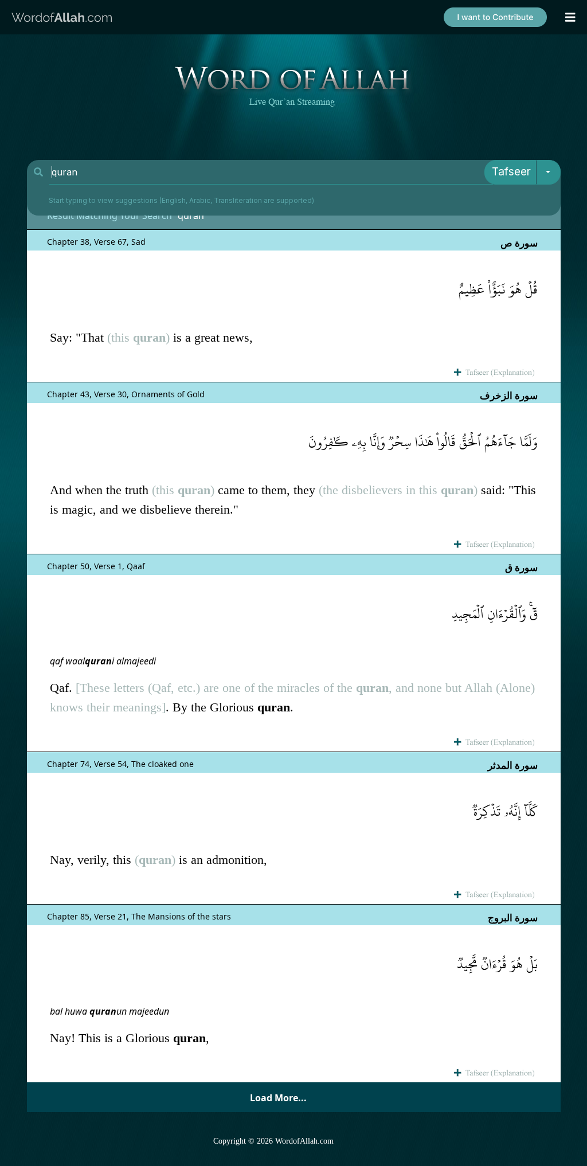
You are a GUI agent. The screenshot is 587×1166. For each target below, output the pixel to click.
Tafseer (511, 171)
